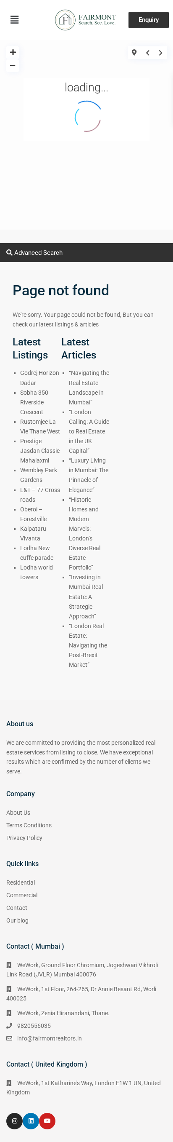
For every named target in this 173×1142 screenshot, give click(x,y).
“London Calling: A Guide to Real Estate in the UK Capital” (89, 431)
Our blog (17, 920)
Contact (16, 907)
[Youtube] (47, 1121)
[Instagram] (14, 1121)
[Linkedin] (31, 1121)
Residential (20, 882)
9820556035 (34, 1025)
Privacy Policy (24, 837)
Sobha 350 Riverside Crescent (34, 402)
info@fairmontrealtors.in (49, 1038)
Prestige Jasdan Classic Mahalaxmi (40, 451)
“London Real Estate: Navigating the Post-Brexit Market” (88, 645)
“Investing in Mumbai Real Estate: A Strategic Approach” (86, 596)
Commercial (21, 895)
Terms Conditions (29, 825)
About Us (18, 812)
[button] (14, 20)
